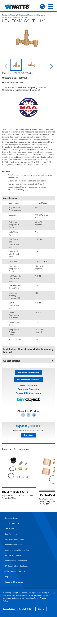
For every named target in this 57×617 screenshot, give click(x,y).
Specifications (11, 360)
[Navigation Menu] (50, 6)
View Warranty (27, 385)
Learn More (28, 435)
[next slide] (49, 64)
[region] (28, 603)
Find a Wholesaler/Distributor (28, 379)
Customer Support (27, 389)
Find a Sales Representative (28, 372)
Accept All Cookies (25, 609)
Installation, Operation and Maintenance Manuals (27, 350)
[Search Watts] (42, 6)
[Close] (54, 593)
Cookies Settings (9, 609)
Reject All (41, 609)
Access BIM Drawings (27, 393)
